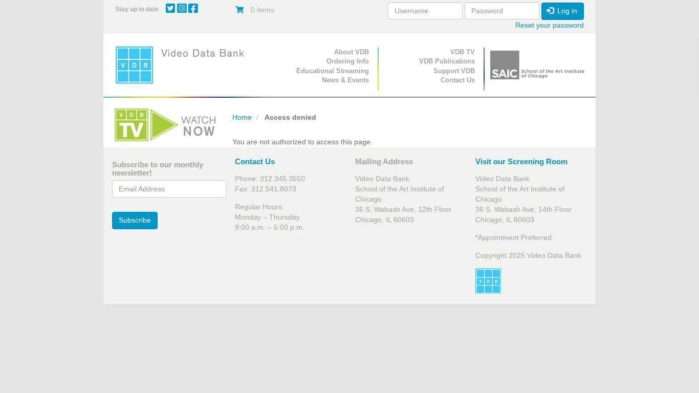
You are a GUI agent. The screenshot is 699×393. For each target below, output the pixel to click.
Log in (566, 11)
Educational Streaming (332, 71)
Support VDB (454, 71)
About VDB (351, 52)
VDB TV (462, 52)
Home (242, 117)
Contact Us (458, 80)
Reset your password (549, 25)
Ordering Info (347, 61)
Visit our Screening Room (521, 161)
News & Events (345, 80)
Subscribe (135, 220)
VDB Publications (447, 61)
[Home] (183, 64)
